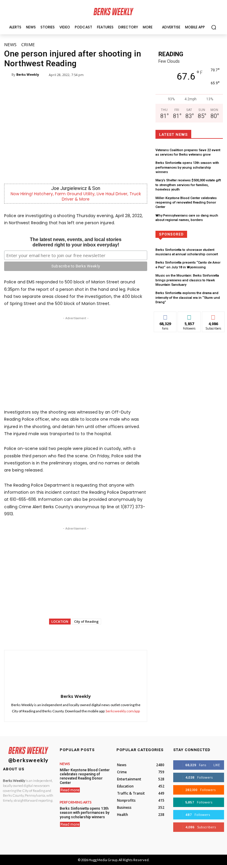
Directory (190, 234)
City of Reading (86, 621)
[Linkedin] (94, 635)
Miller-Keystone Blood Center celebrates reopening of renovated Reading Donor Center (186, 202)
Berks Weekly (27, 74)
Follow (189, 316)
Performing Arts (75, 802)
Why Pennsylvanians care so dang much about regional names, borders (186, 218)
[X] (66, 635)
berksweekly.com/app (123, 711)
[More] (135, 635)
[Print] (121, 635)
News (10, 44)
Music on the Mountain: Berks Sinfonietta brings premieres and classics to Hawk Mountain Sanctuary (187, 280)
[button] (213, 27)
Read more (70, 790)
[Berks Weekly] (8, 75)
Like (165, 316)
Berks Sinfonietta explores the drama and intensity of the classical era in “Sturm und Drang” (187, 297)
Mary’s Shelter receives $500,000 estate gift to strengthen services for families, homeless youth (188, 184)
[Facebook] (53, 635)
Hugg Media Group (103, 860)
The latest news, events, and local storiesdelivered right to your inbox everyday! (75, 242)
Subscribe (213, 316)
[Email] (107, 635)
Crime (28, 44)
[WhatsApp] (80, 635)
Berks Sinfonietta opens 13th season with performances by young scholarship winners (187, 167)
